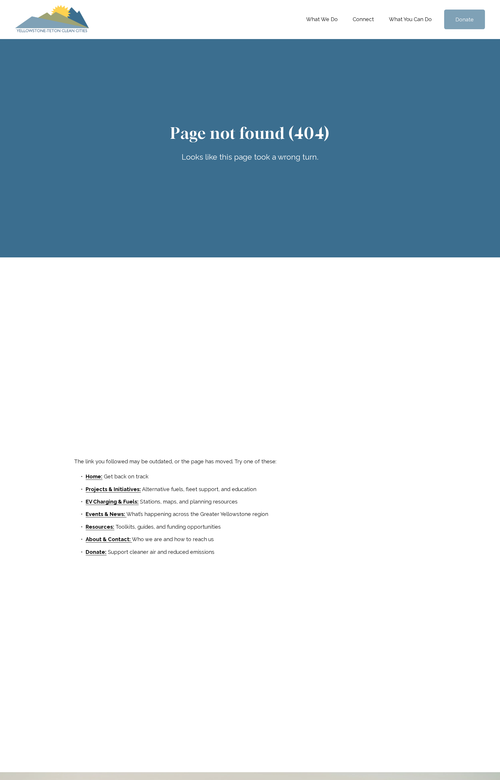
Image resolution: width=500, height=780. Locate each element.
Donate (464, 19)
